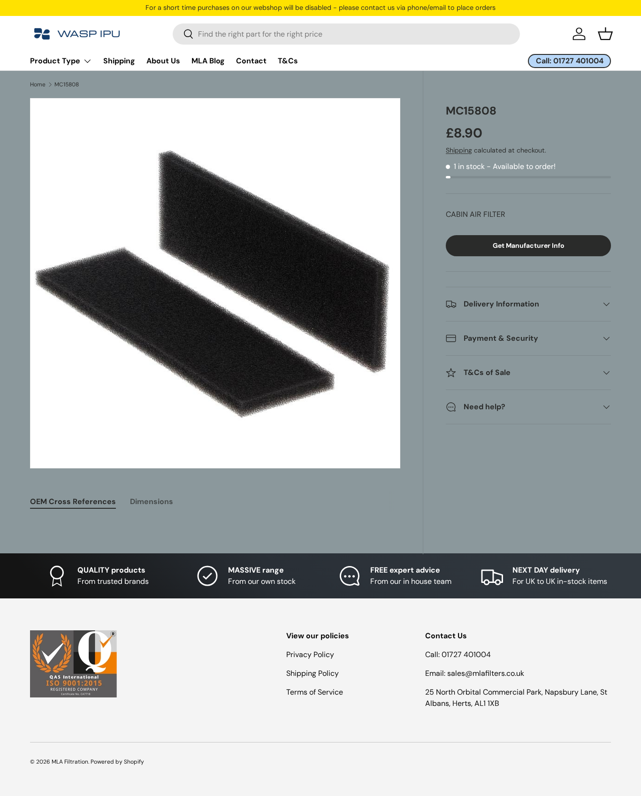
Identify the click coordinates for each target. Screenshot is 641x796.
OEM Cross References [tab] (73, 501)
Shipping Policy (312, 673)
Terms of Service (314, 692)
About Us (163, 61)
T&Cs (288, 61)
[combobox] (346, 34)
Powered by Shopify (117, 761)
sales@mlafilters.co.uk (485, 673)
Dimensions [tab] (151, 501)
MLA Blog (208, 61)
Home (38, 84)
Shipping (119, 61)
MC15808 (66, 84)
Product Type (55, 61)
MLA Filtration (70, 761)
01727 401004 (466, 654)
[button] (605, 33)
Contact (251, 61)
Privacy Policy (310, 654)
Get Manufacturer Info (529, 245)
